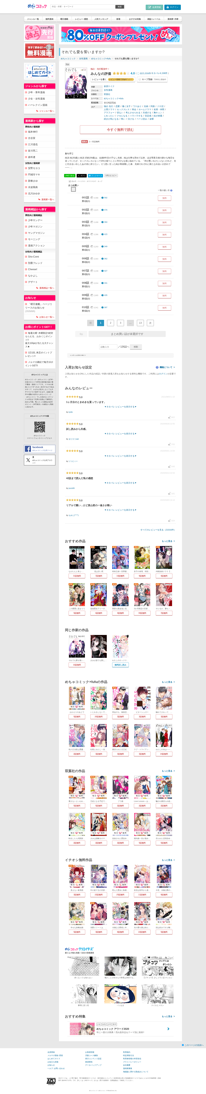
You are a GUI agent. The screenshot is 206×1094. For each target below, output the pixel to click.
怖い (123, 119)
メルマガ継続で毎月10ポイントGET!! (39, 364)
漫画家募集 (127, 1068)
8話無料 (120, 932)
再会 (134, 109)
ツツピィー (73, 461)
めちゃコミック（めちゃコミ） (97, 1090)
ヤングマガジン (36, 233)
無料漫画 (49, 19)
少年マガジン (35, 226)
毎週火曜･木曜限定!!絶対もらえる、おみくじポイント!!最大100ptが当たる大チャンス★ (39, 340)
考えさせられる (133, 112)
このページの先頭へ (194, 1045)
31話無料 (77, 576)
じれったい (109, 116)
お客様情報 (89, 1052)
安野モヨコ (34, 168)
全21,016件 (145, 73)
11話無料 (142, 895)
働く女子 (126, 106)
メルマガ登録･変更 (55, 1055)
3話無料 (120, 716)
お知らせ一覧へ (46, 317)
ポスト (83, 175)
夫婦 (146, 106)
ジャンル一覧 (33, 19)
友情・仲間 (159, 109)
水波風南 (33, 187)
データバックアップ (93, 1065)
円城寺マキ (34, 174)
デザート (33, 282)
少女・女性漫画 (36, 98)
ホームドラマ (145, 109)
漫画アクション (36, 245)
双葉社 (107, 94)
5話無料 (76, 613)
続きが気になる (111, 119)
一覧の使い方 (165, 190)
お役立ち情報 (53, 1062)
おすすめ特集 (135, 19)
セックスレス (123, 109)
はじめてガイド (54, 1059)
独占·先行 (108, 106)
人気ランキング (101, 19)
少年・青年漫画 (36, 92)
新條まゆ (33, 181)
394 (105, 222)
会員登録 (51, 1052)
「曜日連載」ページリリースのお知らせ (38, 307)
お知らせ (51, 1065)
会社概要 (126, 1065)
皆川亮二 (33, 150)
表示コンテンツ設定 (93, 1059)
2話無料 (76, 754)
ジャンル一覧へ (46, 111)
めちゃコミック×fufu (101, 58)
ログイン (163, 373)
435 (105, 295)
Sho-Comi (33, 256)
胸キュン (158, 112)
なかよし (33, 275)
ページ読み (141, 119)
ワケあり (137, 106)
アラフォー (109, 112)
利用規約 (126, 1052)
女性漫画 (83, 58)
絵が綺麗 (158, 116)
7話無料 (98, 576)
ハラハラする (136, 116)
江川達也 (33, 144)
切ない (120, 112)
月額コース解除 (91, 1055)
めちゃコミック (68, 58)
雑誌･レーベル (153, 19)
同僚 (153, 106)
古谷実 (31, 138)
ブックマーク (95, 176)
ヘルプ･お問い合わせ (56, 1068)
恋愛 (118, 106)
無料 (164, 198)
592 (105, 198)
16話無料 (77, 665)
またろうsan (74, 439)
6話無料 (98, 613)
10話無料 (120, 576)
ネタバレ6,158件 (159, 73)
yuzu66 (72, 488)
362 (105, 259)
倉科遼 (31, 157)
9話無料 (142, 576)
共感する (147, 112)
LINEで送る (69, 176)
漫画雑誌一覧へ (46, 288)
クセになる (122, 116)
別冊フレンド (35, 263)
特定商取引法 (128, 1055)
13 (140, 323)
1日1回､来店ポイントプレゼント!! (38, 354)
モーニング (34, 239)
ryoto (71, 412)
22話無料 (99, 895)
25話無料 (120, 895)
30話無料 (142, 613)
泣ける (131, 119)
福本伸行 (33, 131)
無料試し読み (120, 665)
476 (105, 210)
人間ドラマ (109, 109)
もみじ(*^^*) (74, 515)
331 (105, 283)
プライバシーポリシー (132, 1062)
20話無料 (99, 716)
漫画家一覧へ (47, 199)
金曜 (151, 119)
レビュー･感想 (81, 19)
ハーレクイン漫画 (37, 105)
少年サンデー (35, 220)
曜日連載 (64, 19)
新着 (118, 19)
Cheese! (32, 269)
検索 (120, 7)
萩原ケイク (109, 86)
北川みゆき (34, 193)
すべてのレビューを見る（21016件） (158, 530)
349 (105, 246)
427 (105, 271)
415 (105, 234)
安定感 (148, 116)
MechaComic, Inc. (112, 1090)
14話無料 (164, 754)
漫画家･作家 (173, 19)
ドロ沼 (160, 106)
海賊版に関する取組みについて (135, 1072)
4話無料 (164, 576)
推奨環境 (88, 1062)
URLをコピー (111, 175)
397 (105, 307)
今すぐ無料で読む (120, 130)
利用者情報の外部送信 (132, 1059)
